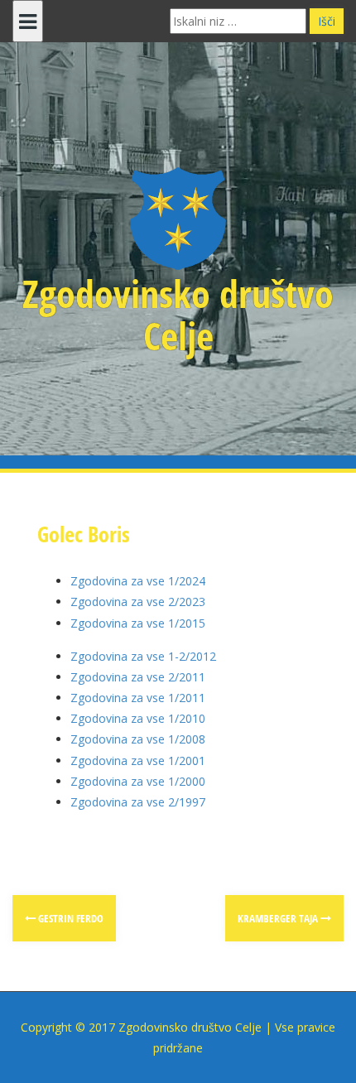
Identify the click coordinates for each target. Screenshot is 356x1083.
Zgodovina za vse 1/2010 (137, 718)
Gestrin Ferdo (69, 918)
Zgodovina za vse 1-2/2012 (143, 656)
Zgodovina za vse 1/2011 (137, 697)
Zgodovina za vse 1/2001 (137, 760)
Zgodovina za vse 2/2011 (137, 677)
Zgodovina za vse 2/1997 (137, 802)
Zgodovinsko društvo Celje (178, 314)
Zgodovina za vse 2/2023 (137, 601)
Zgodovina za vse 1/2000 (137, 781)
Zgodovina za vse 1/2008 (137, 739)
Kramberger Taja (279, 918)
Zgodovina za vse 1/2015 (137, 623)
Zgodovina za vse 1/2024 (137, 581)
